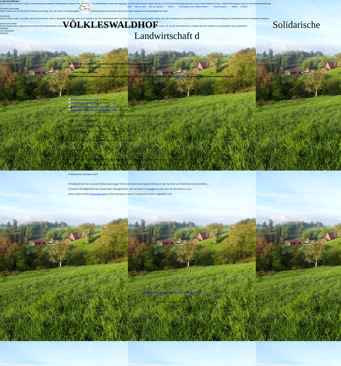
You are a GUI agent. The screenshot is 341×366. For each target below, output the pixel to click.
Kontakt (244, 6)
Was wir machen (156, 6)
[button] (135, 28)
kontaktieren (179, 76)
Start (129, 6)
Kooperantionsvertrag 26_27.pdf (84, 99)
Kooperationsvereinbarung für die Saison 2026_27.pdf (94, 107)
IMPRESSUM (192, 292)
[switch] (1, 14)
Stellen (234, 6)
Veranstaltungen (219, 6)
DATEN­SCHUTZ (177, 292)
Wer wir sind (140, 6)
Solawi (171, 6)
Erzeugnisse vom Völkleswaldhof (193, 6)
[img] (85, 6)
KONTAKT (162, 292)
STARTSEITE (149, 292)
